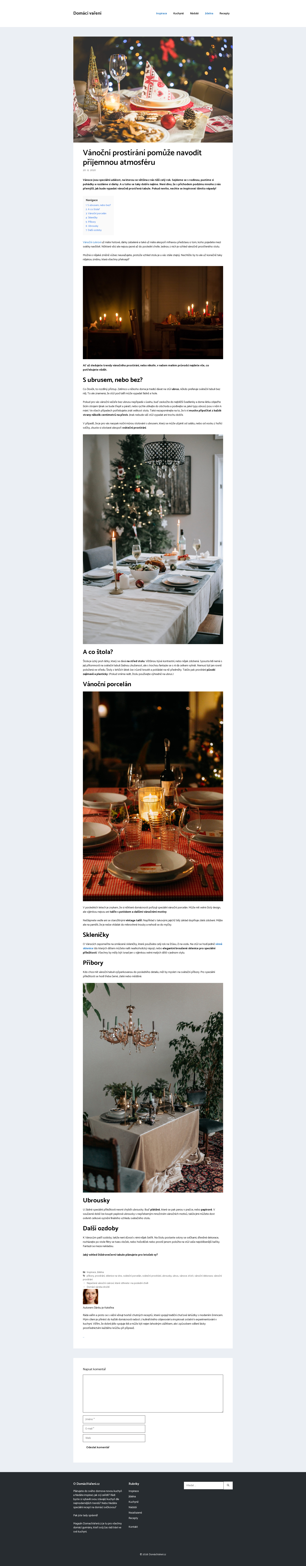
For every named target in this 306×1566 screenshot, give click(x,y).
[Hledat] (228, 1485)
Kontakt (133, 1527)
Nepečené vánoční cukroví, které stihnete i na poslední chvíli (117, 1283)
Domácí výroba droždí (98, 1287)
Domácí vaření (87, 13)
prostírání (100, 1276)
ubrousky (167, 1276)
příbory (90, 1276)
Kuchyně (178, 13)
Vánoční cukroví (92, 242)
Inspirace (161, 13)
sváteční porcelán (132, 1276)
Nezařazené (135, 1513)
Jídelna (209, 13)
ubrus (175, 1276)
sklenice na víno (114, 1276)
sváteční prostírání (151, 1276)
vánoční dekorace (204, 1276)
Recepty (224, 13)
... (83, 1336)
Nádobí (194, 13)
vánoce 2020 (186, 1276)
